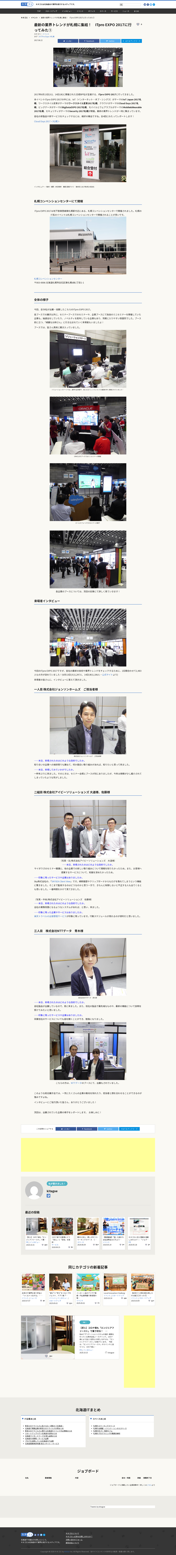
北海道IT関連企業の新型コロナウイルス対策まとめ (44, 1428)
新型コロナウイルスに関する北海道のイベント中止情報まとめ (48, 1431)
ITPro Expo (44, 36)
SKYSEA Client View (61, 881)
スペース (103, 11)
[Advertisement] (88, 1155)
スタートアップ (51, 11)
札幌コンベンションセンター (48, 278)
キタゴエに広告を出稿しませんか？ (79, 1536)
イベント (80, 11)
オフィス (91, 11)
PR (27, 1242)
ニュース (125, 11)
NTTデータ (76, 1082)
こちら (149, 1485)
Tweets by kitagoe (97, 1507)
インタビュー (67, 11)
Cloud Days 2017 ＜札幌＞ (47, 121)
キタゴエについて (72, 1533)
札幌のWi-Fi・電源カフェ (103, 1431)
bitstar (67, 1551)
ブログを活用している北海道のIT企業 (39, 1441)
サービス (114, 11)
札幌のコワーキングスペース (104, 1426)
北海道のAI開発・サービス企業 (36, 1438)
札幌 (52, 36)
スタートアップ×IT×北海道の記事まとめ (41, 1433)
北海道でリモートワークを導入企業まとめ (41, 1436)
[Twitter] (151, 4)
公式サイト (107, 674)
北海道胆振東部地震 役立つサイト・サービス (42, 1443)
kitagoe (52, 1191)
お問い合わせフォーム (74, 1539)
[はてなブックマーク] (154, 4)
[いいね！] (145, 4)
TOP (39, 11)
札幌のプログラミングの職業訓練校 (106, 1433)
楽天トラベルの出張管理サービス (50, 916)
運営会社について (72, 1543)
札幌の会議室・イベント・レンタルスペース (110, 1428)
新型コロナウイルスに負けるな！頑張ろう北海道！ (44, 1426)
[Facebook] (148, 4)
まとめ (136, 11)
